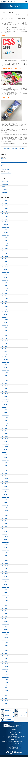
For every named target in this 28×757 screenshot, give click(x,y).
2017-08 (5, 486)
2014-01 (5, 600)
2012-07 (5, 647)
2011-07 (5, 679)
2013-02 (5, 629)
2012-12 (5, 634)
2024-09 (5, 261)
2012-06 (5, 650)
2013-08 (5, 613)
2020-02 (5, 407)
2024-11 (5, 256)
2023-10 (5, 290)
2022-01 (5, 346)
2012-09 (5, 642)
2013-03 (5, 626)
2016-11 (5, 510)
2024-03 (5, 277)
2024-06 (5, 269)
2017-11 (5, 478)
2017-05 (5, 494)
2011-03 (5, 690)
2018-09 (5, 452)
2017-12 (5, 475)
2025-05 (5, 240)
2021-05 (5, 367)
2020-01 (5, 409)
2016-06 (5, 523)
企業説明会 (4, 189)
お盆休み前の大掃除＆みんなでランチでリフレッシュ (14, 162)
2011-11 (5, 669)
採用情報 (4, 186)
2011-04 (5, 687)
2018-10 (5, 449)
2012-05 (5, 653)
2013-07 (5, 616)
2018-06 (5, 460)
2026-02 (5, 216)
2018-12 (5, 444)
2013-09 (5, 610)
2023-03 (5, 309)
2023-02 (5, 311)
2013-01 (5, 632)
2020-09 (5, 388)
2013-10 (5, 608)
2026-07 (5, 203)
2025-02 (5, 248)
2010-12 (5, 698)
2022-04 (5, 338)
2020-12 (5, 380)
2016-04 (5, 528)
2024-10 (5, 258)
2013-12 (5, 602)
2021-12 (5, 348)
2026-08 (5, 200)
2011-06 (5, 682)
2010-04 (5, 703)
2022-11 (5, 319)
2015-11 (5, 542)
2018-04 (5, 465)
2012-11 (5, 637)
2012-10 (5, 640)
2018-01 (5, 473)
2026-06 (5, 205)
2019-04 (5, 433)
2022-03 (5, 340)
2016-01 (5, 536)
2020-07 (5, 393)
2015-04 (5, 560)
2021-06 (5, 364)
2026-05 (5, 208)
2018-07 (5, 457)
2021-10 (5, 354)
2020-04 (5, 401)
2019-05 (5, 430)
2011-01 (5, 695)
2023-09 (5, 293)
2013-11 (5, 605)
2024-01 (5, 282)
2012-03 (5, 658)
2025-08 (5, 232)
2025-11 (5, 224)
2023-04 (5, 306)
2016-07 (5, 520)
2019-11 (5, 415)
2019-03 (5, 436)
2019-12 (5, 412)
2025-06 (5, 237)
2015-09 (5, 547)
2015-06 (5, 555)
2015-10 (5, 544)
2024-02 (5, 280)
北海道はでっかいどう (6, 169)
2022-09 (5, 325)
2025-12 (5, 221)
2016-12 (5, 507)
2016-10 (5, 512)
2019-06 (5, 428)
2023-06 (5, 301)
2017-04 (5, 497)
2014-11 (5, 573)
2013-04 (5, 624)
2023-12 (5, 285)
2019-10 (5, 417)
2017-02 (5, 502)
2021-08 (5, 359)
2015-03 (5, 563)
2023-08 (5, 295)
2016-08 (5, 518)
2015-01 (5, 568)
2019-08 (5, 422)
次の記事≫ (21, 148)
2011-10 (5, 671)
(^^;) (2, 165)
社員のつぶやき (5, 184)
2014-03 (5, 595)
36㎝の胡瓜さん (5, 158)
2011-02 (5, 692)
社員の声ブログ (7, 10)
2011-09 (5, 674)
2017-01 (5, 505)
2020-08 (5, 391)
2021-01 (5, 377)
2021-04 (5, 370)
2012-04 (5, 655)
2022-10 (5, 322)
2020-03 (5, 404)
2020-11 (5, 383)
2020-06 (5, 396)
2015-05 (5, 557)
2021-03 (5, 372)
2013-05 (5, 621)
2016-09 (5, 515)
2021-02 (5, 375)
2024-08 (5, 264)
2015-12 (5, 539)
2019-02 (5, 438)
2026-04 (5, 211)
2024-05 (5, 272)
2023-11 (5, 288)
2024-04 (5, 274)
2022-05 (5, 335)
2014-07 (5, 584)
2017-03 (5, 499)
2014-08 (5, 581)
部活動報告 (4, 192)
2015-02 (5, 565)
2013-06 (5, 618)
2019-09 (5, 420)
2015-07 (5, 552)
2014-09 (5, 579)
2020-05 (5, 399)
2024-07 (5, 266)
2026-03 (5, 213)
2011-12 (5, 666)
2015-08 (5, 550)
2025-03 (5, 245)
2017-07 (5, 489)
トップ (2, 10)
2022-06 (5, 333)
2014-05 (5, 589)
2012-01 (5, 663)
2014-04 (5, 592)
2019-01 (5, 441)
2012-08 (5, 645)
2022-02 (5, 343)
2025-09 (5, 229)
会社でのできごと (6, 181)
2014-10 (5, 576)
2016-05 (5, 526)
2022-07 (5, 330)
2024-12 (5, 253)
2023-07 (5, 298)
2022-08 (5, 327)
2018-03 (5, 467)
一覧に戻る (14, 148)
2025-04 (5, 243)
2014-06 (5, 587)
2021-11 (5, 351)
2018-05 (5, 462)
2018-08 (5, 454)
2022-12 (5, 317)
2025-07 (5, 235)
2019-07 (5, 425)
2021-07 (5, 362)
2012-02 (5, 661)
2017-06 (5, 491)
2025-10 (5, 227)
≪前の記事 (7, 148)
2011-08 (5, 677)
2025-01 (5, 250)
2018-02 (5, 470)
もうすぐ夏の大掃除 (6, 173)
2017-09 (5, 483)
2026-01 (5, 219)
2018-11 (5, 446)
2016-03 (5, 531)
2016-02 (5, 534)
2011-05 (5, 685)
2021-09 (5, 356)
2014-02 (5, 597)
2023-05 (5, 303)
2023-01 (5, 314)
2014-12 (5, 571)
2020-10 (5, 385)
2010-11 (5, 700)
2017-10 (5, 481)
